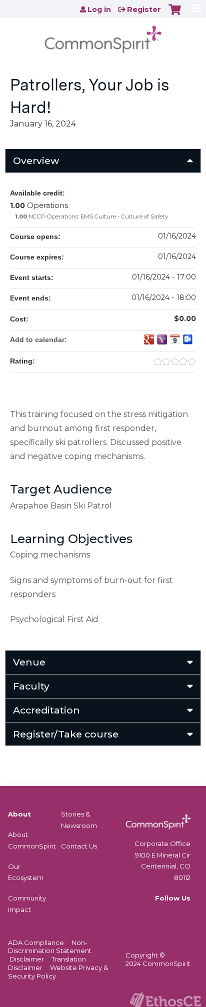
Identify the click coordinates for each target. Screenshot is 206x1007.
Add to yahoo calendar (162, 339)
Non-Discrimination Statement (50, 946)
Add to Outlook (188, 339)
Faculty (31, 686)
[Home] (103, 36)
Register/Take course (65, 734)
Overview (36, 160)
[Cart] (174, 14)
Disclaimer (27, 959)
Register (144, 9)
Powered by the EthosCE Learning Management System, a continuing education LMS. (165, 999)
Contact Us (79, 846)
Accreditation (46, 710)
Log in (99, 9)
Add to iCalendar (175, 339)
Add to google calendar (149, 339)
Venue (29, 662)
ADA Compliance (36, 942)
